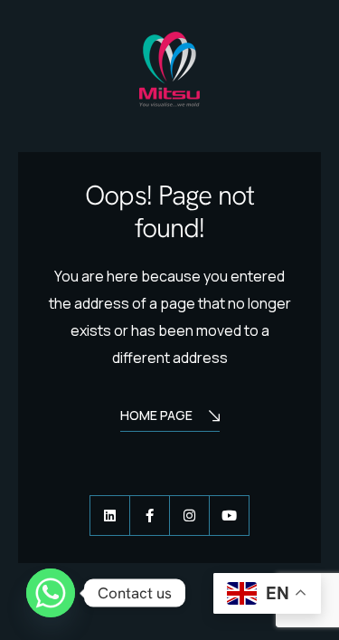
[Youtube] (229, 515)
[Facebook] (149, 515)
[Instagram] (189, 515)
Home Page (156, 415)
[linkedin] (109, 515)
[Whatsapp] (50, 592)
